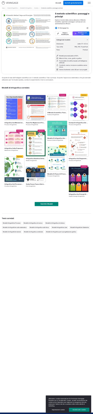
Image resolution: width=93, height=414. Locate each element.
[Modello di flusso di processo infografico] (57, 159)
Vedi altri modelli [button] (46, 204)
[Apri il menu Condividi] (87, 28)
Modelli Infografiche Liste (59, 227)
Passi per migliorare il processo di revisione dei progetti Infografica (36, 122)
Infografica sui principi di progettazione (78, 194)
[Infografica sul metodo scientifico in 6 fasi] (14, 107)
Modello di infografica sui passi (57, 138)
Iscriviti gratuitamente (73, 3)
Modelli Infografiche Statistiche (79, 227)
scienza (36, 8)
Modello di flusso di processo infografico (57, 174)
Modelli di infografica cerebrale (33, 232)
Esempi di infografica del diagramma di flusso (78, 122)
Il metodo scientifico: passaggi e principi (57, 112)
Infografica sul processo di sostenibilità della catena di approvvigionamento (14, 184)
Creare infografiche (12, 8)
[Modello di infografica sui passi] (57, 128)
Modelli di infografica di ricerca (33, 223)
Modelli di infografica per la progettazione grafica (61, 232)
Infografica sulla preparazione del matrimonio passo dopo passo (14, 148)
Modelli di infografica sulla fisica (39, 227)
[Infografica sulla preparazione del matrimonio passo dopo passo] (14, 138)
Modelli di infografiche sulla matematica (14, 227)
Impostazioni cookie (58, 409)
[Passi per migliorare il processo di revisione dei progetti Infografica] (36, 107)
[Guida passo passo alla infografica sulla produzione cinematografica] (36, 174)
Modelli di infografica (26, 8)
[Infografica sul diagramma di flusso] (78, 143)
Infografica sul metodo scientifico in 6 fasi (14, 122)
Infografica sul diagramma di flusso (78, 158)
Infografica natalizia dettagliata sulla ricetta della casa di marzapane (36, 158)
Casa (3, 8)
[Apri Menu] (89, 3)
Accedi (58, 3)
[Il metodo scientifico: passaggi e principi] (57, 102)
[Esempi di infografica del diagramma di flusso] (78, 107)
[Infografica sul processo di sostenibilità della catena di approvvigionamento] (14, 169)
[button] (63, 33)
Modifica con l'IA (82, 33)
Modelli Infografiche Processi (11, 223)
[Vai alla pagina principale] (10, 2)
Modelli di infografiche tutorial (12, 232)
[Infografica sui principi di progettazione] (78, 179)
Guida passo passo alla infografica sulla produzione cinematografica (36, 184)
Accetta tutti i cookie (79, 409)
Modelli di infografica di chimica (55, 223)
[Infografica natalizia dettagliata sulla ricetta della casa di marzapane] (36, 143)
